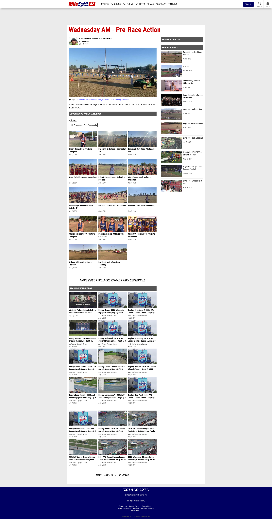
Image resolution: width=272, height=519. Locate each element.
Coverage (161, 4)
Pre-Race (105, 100)
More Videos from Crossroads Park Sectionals (112, 280)
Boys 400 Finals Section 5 (193, 123)
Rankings (116, 4)
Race (99, 100)
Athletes (140, 4)
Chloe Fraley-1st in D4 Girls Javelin (191, 82)
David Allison (84, 41)
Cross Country (115, 100)
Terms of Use (146, 506)
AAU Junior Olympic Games (107, 316)
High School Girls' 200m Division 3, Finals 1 (192, 153)
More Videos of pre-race (112, 475)
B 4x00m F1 (188, 66)
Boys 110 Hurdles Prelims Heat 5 (193, 182)
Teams (150, 4)
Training (172, 4)
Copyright (133, 495)
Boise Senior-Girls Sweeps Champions (193, 96)
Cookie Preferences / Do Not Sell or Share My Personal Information (135, 510)
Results (105, 4)
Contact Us (123, 506)
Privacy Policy (134, 506)
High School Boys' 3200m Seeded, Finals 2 (193, 167)
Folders (72, 120)
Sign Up (248, 4)
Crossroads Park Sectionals (95, 38)
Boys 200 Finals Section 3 (193, 109)
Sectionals (125, 100)
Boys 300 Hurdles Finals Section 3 (192, 53)
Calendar (128, 4)
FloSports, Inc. (142, 495)
